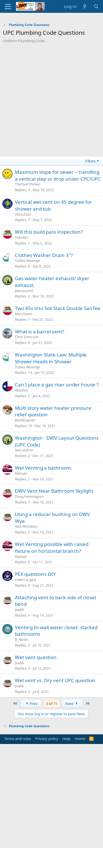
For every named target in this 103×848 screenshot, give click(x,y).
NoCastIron (24, 450)
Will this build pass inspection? (49, 232)
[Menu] (8, 6)
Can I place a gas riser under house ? (56, 384)
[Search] (96, 6)
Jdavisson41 (24, 290)
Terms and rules (17, 738)
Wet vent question (36, 657)
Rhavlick (21, 390)
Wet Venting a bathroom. (43, 467)
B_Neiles (22, 639)
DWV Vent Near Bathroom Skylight (54, 491)
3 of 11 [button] (51, 703)
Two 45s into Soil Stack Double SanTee (57, 308)
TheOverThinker (28, 184)
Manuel (21, 473)
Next (69, 703)
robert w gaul (25, 579)
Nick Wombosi (26, 526)
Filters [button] (90, 161)
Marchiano (23, 313)
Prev (33, 703)
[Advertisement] (51, 102)
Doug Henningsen (29, 496)
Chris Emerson (26, 337)
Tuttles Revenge (27, 260)
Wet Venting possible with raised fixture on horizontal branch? (51, 547)
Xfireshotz (23, 214)
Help (66, 738)
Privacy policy (46, 738)
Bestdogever (25, 420)
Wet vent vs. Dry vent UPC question (55, 680)
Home (80, 738)
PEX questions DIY (35, 574)
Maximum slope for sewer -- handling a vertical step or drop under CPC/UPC (58, 175)
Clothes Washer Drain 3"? (44, 255)
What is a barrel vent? (39, 331)
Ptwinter (21, 237)
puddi (19, 609)
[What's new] (84, 6)
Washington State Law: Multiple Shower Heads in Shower (51, 358)
